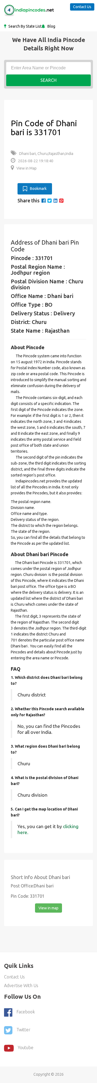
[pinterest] (61, 200)
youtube (25, 1047)
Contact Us (82, 7)
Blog (51, 26)
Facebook (25, 1011)
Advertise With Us (21, 985)
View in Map (26, 168)
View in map (48, 908)
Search (48, 80)
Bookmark (38, 188)
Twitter (23, 1029)
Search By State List (24, 26)
